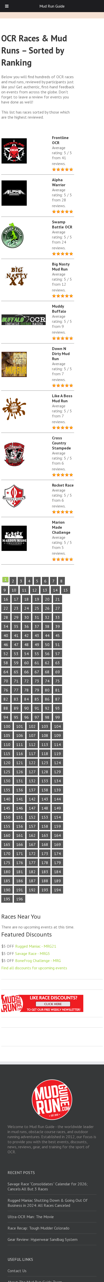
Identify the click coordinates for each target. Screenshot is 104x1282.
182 (32, 871)
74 (47, 680)
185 (7, 880)
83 (16, 699)
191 (19, 889)
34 (6, 626)
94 (6, 717)
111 (19, 744)
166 (19, 844)
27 (57, 608)
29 (16, 617)
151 (19, 817)
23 (16, 608)
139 (57, 789)
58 (6, 662)
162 (32, 835)
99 (57, 717)
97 (37, 717)
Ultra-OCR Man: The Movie (31, 1216)
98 (47, 717)
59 (16, 662)
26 (47, 608)
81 (57, 689)
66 (26, 671)
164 (57, 835)
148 (44, 808)
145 (7, 808)
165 (7, 844)
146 (19, 808)
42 (26, 635)
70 (6, 680)
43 (37, 635)
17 (16, 599)
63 (57, 662)
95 (16, 717)
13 (45, 590)
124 (57, 762)
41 (16, 635)
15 (65, 590)
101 (19, 726)
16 (6, 599)
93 (57, 708)
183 (44, 871)
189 (57, 880)
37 (37, 626)
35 (16, 626)
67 (37, 671)
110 (7, 744)
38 (47, 626)
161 (19, 835)
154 (57, 817)
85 (37, 699)
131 (19, 780)
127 (32, 771)
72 (26, 680)
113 (44, 744)
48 (26, 644)
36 (26, 626)
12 (34, 590)
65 (16, 671)
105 (7, 735)
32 (47, 617)
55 (37, 653)
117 (32, 753)
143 (44, 799)
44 (47, 635)
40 (6, 635)
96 (26, 717)
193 (44, 889)
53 (16, 653)
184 (57, 871)
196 (19, 898)
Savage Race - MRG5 (32, 953)
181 (19, 871)
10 (14, 590)
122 (32, 762)
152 (32, 817)
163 (44, 835)
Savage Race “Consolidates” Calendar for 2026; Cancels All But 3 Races (48, 1186)
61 (37, 662)
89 (16, 708)
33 (57, 617)
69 (57, 671)
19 (37, 599)
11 (24, 590)
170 (7, 853)
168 (44, 844)
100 (7, 726)
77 (16, 689)
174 (57, 853)
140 (7, 799)
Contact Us (17, 1270)
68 (47, 671)
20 (47, 599)
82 (6, 699)
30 (26, 617)
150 (7, 817)
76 (6, 689)
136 (19, 789)
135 (7, 789)
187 (32, 880)
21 (57, 599)
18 (26, 599)
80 (47, 689)
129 (57, 771)
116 (19, 753)
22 (6, 608)
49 (37, 644)
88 (6, 708)
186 (19, 880)
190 (7, 889)
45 (57, 635)
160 (7, 835)
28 (6, 617)
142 (32, 799)
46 (6, 644)
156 (19, 826)
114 (57, 744)
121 (19, 762)
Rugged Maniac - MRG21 (35, 946)
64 (6, 671)
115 (7, 753)
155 (7, 826)
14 (55, 590)
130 (7, 780)
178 (44, 862)
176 (19, 862)
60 (26, 662)
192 (32, 889)
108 (44, 735)
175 (7, 862)
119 (57, 753)
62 (47, 662)
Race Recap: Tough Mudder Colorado (38, 1228)
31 (37, 617)
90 (26, 708)
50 (47, 644)
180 (7, 871)
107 (32, 735)
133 (44, 780)
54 (26, 653)
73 (37, 680)
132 (32, 780)
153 (44, 817)
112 (32, 744)
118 (44, 753)
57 (57, 653)
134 (57, 780)
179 (57, 862)
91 (37, 708)
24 (26, 608)
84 (26, 699)
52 (6, 653)
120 (7, 762)
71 (16, 680)
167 (32, 844)
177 (32, 862)
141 (19, 799)
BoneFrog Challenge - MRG (38, 960)
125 (7, 771)
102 (32, 726)
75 (57, 680)
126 (19, 771)
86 (47, 699)
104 (57, 726)
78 (26, 689)
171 (19, 853)
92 (47, 708)
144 (57, 799)
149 (57, 808)
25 (37, 608)
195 (7, 898)
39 (57, 626)
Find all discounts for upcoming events (34, 967)
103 (44, 726)
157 (32, 826)
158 (44, 826)
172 (32, 853)
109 (57, 735)
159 (57, 826)
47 (16, 644)
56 (47, 653)
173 (44, 853)
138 (44, 789)
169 (57, 844)
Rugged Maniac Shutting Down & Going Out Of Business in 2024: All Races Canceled (48, 1203)
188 (44, 880)
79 (37, 689)
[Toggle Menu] (7, 6)
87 (57, 699)
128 (44, 771)
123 (44, 762)
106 (19, 735)
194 (57, 889)
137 (32, 789)
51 (57, 644)
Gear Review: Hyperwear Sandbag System (42, 1239)
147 (32, 808)
